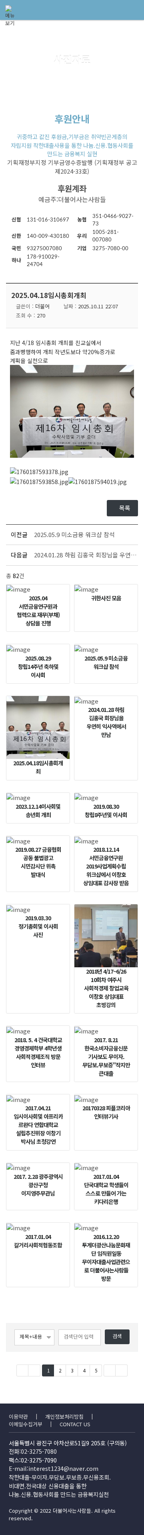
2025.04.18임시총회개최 (48, 295)
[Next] (110, 1370)
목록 (124, 508)
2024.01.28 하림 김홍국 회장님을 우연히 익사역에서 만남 (85, 555)
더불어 (42, 306)
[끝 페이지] (122, 1370)
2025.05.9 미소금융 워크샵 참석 (74, 534)
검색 (117, 1336)
